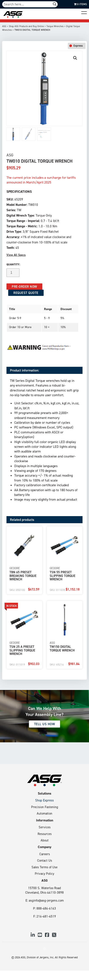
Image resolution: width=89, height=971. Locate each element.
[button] (75, 58)
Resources (45, 834)
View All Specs (16, 255)
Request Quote (25, 293)
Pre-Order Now (24, 286)
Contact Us (44, 860)
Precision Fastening (44, 807)
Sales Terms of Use (44, 867)
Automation (44, 813)
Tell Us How (44, 724)
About (45, 840)
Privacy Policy (44, 874)
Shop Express (44, 800)
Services (45, 827)
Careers (44, 854)
